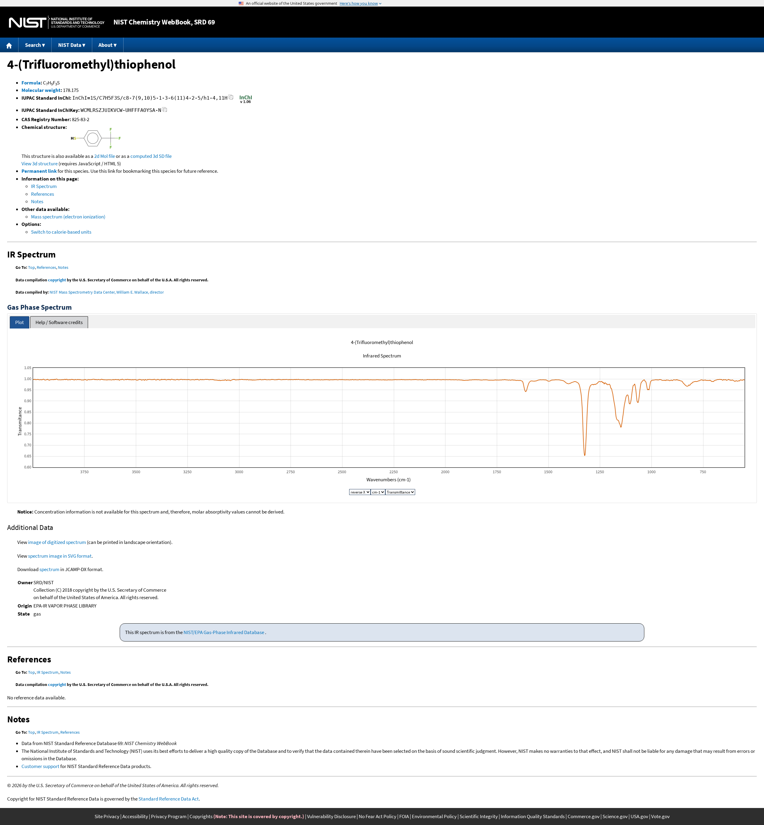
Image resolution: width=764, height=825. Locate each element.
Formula (31, 82)
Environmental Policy (434, 816)
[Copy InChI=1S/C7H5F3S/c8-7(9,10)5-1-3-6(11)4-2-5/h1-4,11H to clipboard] (230, 99)
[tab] (19, 322)
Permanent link (39, 171)
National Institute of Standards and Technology (56, 22)
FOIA (404, 816)
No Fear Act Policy (377, 816)
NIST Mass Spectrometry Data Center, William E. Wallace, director (107, 292)
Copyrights (201, 816)
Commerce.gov (584, 816)
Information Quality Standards (533, 816)
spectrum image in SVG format (60, 556)
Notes (37, 201)
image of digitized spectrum (57, 542)
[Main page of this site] (9, 45)
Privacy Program (169, 816)
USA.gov (639, 816)
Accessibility (135, 816)
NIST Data (69, 44)
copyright (57, 280)
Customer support (40, 766)
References (42, 194)
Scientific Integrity (479, 816)
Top (31, 267)
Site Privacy (107, 816)
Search (33, 44)
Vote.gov (660, 816)
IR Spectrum (44, 186)
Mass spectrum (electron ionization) (68, 216)
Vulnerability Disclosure (331, 816)
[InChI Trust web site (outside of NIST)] (245, 102)
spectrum (49, 569)
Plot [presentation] (19, 322)
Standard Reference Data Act (168, 798)
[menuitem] (9, 45)
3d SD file (162, 156)
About (105, 44)
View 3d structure (39, 163)
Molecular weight (41, 90)
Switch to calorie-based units (61, 232)
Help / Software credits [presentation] (59, 322)
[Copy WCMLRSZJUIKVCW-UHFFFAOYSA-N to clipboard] (164, 111)
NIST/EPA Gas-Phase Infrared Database (224, 632)
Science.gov (615, 816)
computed (141, 156)
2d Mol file (104, 156)
